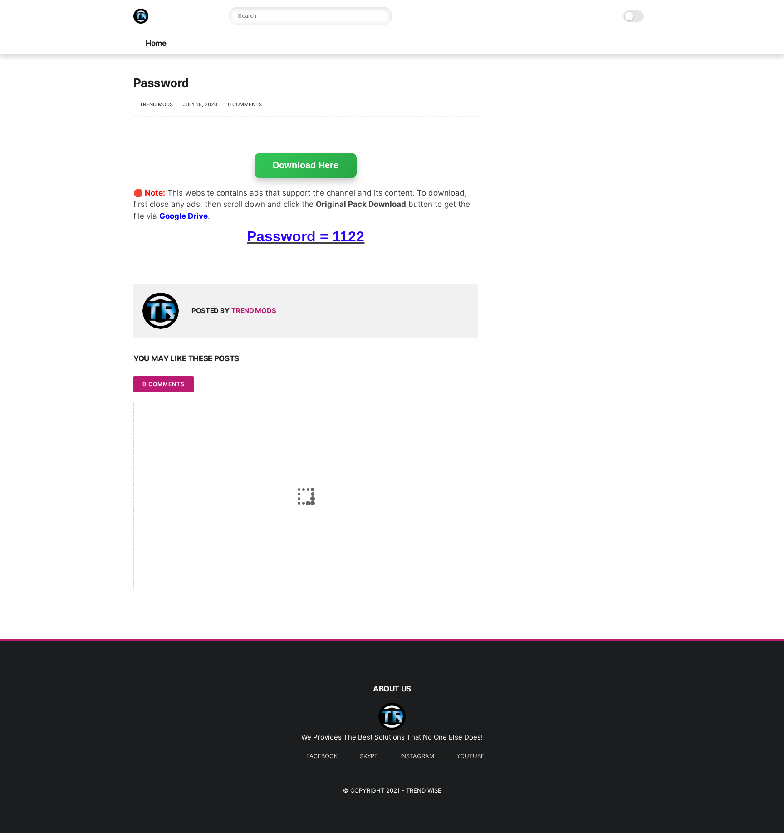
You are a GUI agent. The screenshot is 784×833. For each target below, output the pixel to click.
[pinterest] (196, 262)
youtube (470, 756)
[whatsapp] (178, 262)
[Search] (383, 16)
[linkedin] (214, 262)
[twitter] (159, 262)
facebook (322, 756)
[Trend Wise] (140, 20)
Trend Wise (423, 790)
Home (156, 43)
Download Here (305, 165)
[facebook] (141, 262)
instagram (417, 756)
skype (369, 756)
